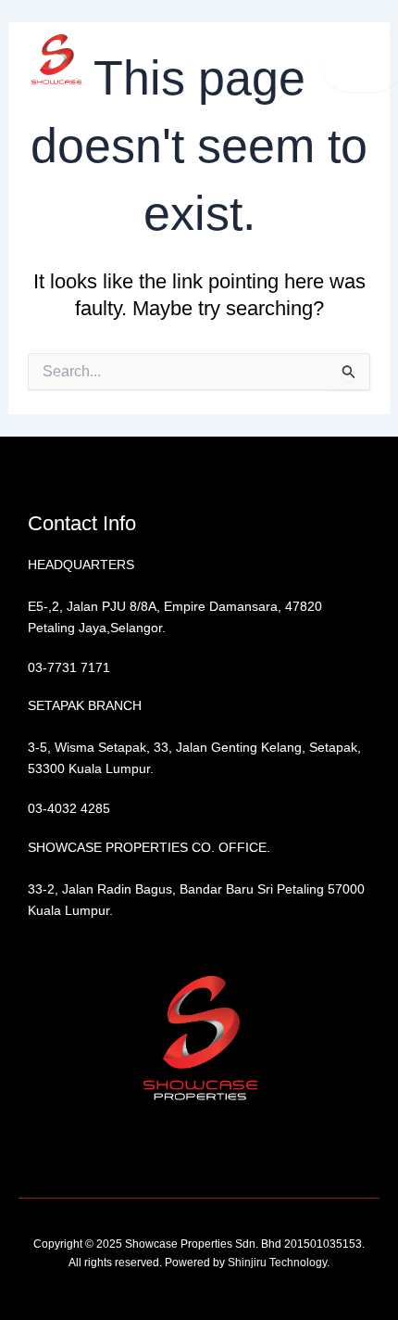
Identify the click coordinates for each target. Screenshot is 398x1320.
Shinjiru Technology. (277, 1262)
